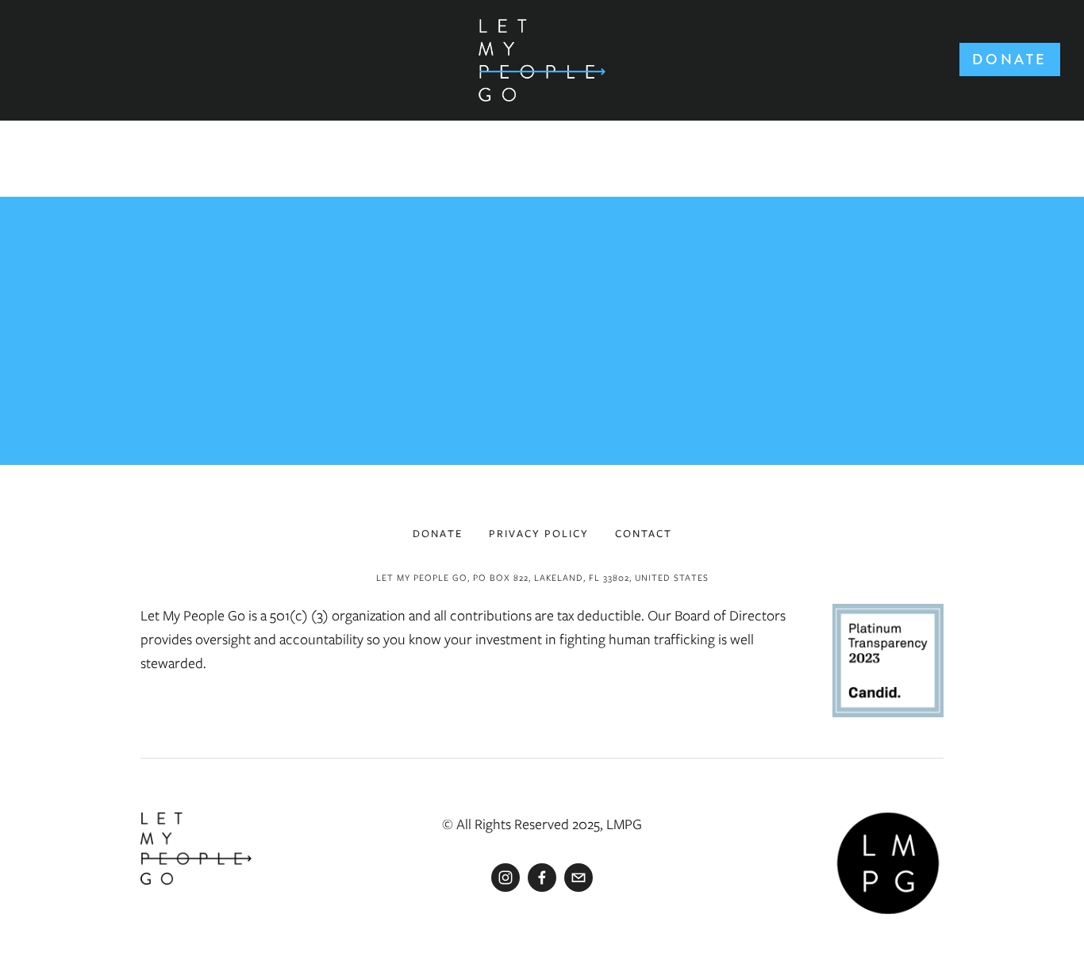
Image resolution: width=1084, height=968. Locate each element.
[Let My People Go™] (505, 877)
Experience (357, 119)
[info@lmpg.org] (578, 877)
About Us (221, 119)
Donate (1009, 59)
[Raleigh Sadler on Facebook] (542, 877)
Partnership (510, 119)
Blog (630, 119)
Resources (88, 119)
